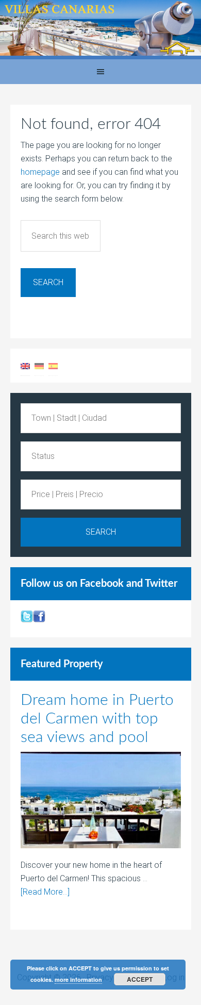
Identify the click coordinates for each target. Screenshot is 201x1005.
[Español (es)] (53, 365)
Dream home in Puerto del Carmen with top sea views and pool (97, 719)
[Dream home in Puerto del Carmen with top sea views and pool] (101, 802)
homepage (40, 172)
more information (78, 979)
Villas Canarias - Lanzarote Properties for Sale (100, 29)
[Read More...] (45, 892)
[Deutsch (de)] (39, 365)
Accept (140, 979)
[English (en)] (25, 365)
